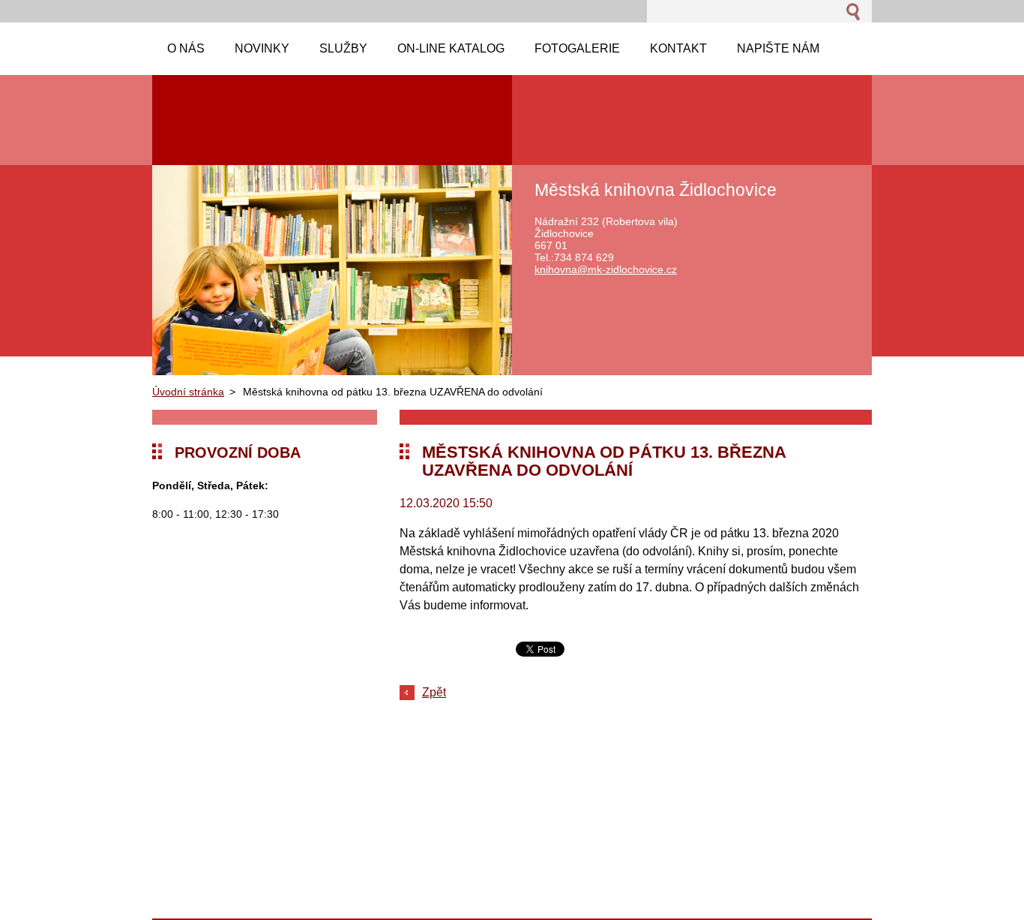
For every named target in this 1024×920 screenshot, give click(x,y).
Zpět (434, 692)
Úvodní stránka (188, 392)
